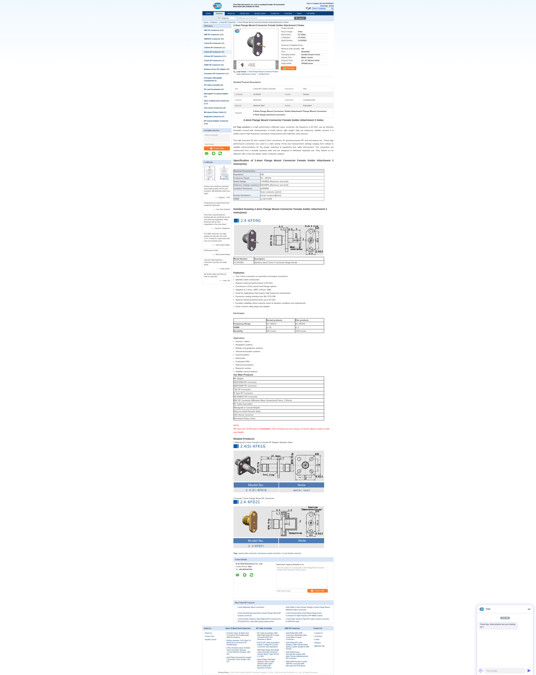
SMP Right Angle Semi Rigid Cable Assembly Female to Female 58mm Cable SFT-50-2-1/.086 (268, 653)
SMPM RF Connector (212, 39)
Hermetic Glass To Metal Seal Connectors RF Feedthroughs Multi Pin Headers (238, 635)
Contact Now (218, 148)
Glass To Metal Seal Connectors (216, 101)
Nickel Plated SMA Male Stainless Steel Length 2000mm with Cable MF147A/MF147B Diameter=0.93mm (266, 664)
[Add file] (481, 670)
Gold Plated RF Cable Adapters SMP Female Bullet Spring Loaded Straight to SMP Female (297, 646)
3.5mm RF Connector (212, 61)
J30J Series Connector (213, 108)
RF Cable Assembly (212, 85)
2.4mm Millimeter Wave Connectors (250, 607)
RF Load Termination (212, 89)
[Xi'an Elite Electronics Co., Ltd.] (217, 5)
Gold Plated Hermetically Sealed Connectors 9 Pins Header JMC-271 (239, 659)
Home (208, 14)
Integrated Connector (212, 117)
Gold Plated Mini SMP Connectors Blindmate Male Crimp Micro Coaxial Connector (296, 636)
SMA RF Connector (211, 30)
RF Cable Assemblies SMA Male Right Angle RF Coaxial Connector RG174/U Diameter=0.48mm (268, 636)
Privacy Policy (223, 672)
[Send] (529, 670)
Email (331, 6)
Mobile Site (320, 646)
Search (301, 18)
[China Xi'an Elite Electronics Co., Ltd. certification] (210, 180)
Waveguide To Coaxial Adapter (216, 94)
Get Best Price (264, 74)
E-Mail (316, 640)
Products (219, 14)
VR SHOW (311, 14)
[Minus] (529, 609)
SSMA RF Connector (212, 65)
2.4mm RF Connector (227, 22)
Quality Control (260, 14)
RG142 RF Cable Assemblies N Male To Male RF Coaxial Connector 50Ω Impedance (268, 645)
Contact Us (275, 14)
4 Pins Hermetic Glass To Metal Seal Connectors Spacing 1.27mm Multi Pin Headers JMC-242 (239, 651)
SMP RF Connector (211, 35)
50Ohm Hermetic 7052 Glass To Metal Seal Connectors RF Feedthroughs (239, 643)
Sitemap (317, 643)
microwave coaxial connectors (269, 553)
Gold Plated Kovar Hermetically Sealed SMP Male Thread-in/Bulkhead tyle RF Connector (297, 655)
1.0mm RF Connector (212, 43)
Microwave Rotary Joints (214, 112)
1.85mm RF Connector (213, 48)
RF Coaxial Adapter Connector (216, 121)
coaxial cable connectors (247, 553)
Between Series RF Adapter (215, 69)
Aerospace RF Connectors (214, 74)
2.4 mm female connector (291, 553)
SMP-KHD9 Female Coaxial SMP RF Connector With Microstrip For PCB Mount (296, 664)
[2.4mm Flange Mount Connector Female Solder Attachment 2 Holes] (256, 44)
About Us (231, 14)
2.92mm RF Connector (213, 56)
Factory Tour (244, 14)
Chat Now (324, 6)
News (299, 14)
